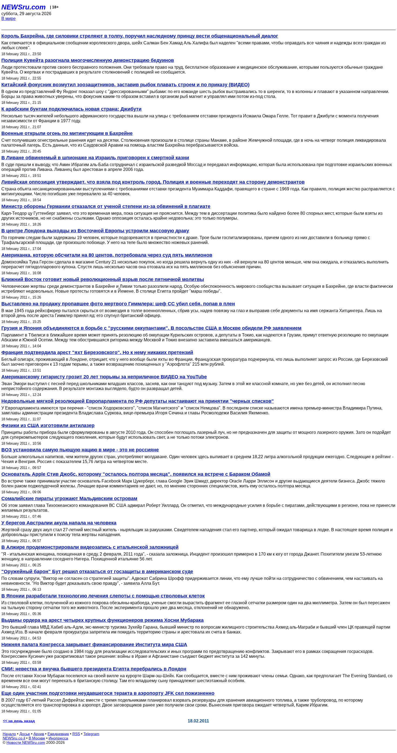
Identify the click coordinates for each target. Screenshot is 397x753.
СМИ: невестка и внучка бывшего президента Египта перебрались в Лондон (93, 669)
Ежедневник (58, 734)
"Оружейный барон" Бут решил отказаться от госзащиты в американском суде (97, 571)
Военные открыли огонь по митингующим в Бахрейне (67, 133)
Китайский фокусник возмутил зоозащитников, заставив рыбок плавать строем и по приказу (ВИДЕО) (125, 84)
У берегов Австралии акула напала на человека (58, 523)
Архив (38, 734)
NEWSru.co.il (14, 738)
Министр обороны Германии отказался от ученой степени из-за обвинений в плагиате (105, 206)
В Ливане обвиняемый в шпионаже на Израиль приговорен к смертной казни (95, 157)
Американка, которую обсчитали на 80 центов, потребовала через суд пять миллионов (106, 255)
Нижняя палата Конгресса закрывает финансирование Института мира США (94, 644)
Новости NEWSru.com (25, 742)
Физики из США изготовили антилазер (48, 425)
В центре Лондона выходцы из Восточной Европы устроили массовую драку (95, 230)
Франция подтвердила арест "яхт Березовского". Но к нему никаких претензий (97, 352)
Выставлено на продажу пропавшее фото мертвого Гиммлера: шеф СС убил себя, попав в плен (118, 303)
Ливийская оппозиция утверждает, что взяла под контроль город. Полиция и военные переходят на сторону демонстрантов (153, 182)
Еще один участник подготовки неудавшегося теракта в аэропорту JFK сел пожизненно (107, 693)
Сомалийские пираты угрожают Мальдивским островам (69, 498)
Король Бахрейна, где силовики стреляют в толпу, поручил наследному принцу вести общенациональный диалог (139, 36)
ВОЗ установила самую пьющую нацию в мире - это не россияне (80, 450)
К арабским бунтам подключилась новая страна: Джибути (71, 109)
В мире (8, 18)
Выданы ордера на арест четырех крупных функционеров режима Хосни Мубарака (102, 620)
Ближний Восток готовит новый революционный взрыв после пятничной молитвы (102, 279)
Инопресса (58, 738)
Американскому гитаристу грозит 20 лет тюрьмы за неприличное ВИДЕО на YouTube (104, 376)
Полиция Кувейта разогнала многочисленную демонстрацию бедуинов (87, 60)
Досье (24, 734)
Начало (9, 734)
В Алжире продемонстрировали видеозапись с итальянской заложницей (90, 547)
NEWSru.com (23, 7)
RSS (76, 734)
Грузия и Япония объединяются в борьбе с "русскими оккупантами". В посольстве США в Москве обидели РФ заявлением (151, 328)
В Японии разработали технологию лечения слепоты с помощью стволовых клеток (103, 596)
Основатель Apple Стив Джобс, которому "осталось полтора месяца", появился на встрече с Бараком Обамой (135, 474)
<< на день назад (19, 721)
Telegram (91, 734)
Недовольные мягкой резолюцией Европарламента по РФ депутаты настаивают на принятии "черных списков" (137, 401)
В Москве (37, 738)
